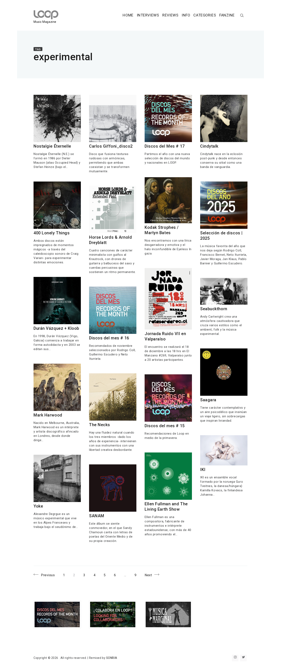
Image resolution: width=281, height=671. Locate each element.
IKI (203, 469)
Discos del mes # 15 (165, 425)
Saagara (208, 399)
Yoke (38, 506)
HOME (128, 15)
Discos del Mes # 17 (165, 146)
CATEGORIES (204, 15)
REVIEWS (170, 15)
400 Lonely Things (52, 232)
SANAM (96, 515)
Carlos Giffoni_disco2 (111, 146)
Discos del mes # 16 (109, 338)
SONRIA (111, 657)
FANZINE (227, 15)
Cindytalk (209, 146)
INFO (186, 15)
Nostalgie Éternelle (52, 146)
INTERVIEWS (148, 15)
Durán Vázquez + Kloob (56, 328)
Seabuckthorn (213, 308)
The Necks (99, 424)
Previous (48, 575)
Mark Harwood (48, 415)
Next (148, 575)
